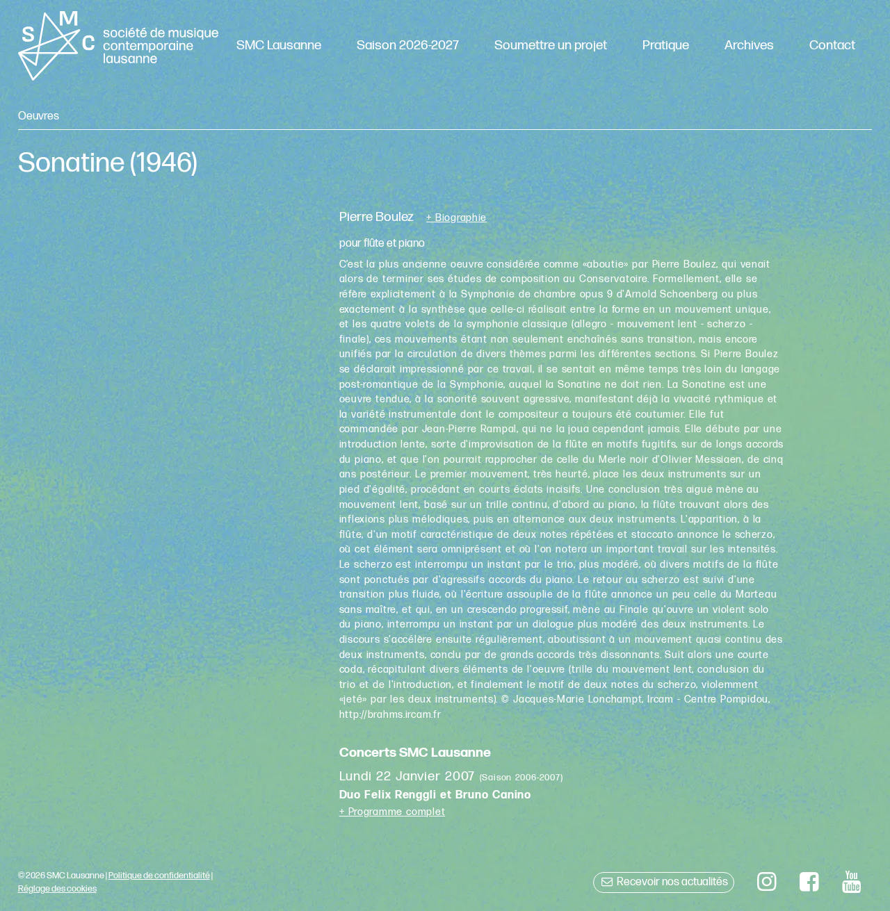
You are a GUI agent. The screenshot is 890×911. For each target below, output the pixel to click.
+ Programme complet (392, 812)
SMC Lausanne (278, 46)
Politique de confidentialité (159, 875)
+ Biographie (456, 218)
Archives (749, 46)
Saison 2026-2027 (408, 46)
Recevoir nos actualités (671, 882)
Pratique (665, 46)
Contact (832, 46)
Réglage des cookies (57, 888)
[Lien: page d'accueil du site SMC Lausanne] (118, 46)
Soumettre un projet (550, 46)
